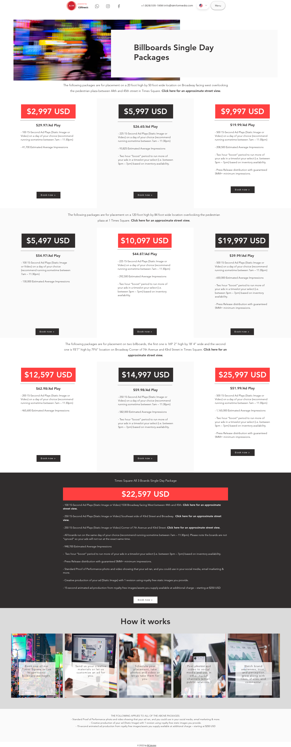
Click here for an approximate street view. (191, 91)
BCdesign (151, 745)
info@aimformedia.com (178, 5)
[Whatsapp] (97, 6)
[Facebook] (118, 6)
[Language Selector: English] (203, 5)
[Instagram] (107, 6)
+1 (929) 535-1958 (152, 5)
